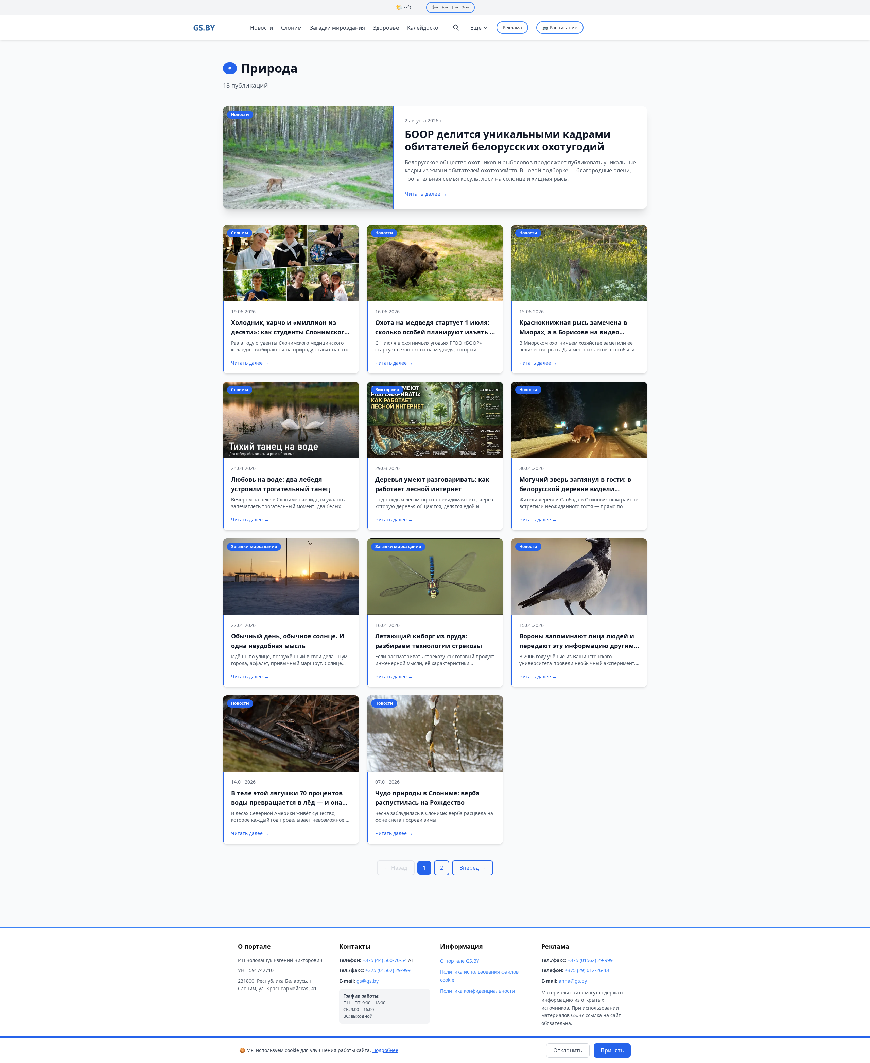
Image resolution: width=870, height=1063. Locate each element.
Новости (261, 27)
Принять (612, 1050)
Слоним (291, 27)
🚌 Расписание (559, 27)
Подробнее (385, 1050)
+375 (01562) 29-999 (388, 970)
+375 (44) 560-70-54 (385, 960)
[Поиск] (456, 27)
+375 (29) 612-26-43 (587, 970)
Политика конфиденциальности (477, 990)
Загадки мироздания (337, 27)
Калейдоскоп (424, 27)
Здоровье (386, 27)
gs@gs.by (367, 981)
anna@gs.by (573, 981)
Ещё (476, 27)
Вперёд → (472, 867)
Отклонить (567, 1050)
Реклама (512, 27)
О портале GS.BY (459, 961)
